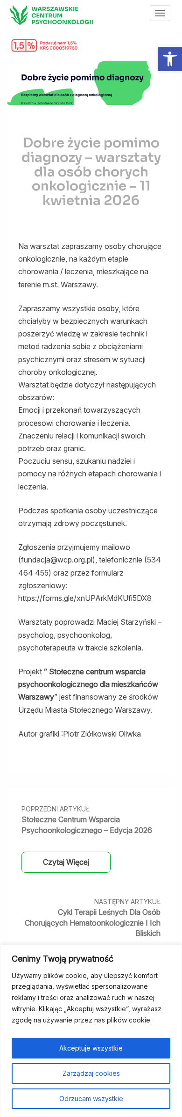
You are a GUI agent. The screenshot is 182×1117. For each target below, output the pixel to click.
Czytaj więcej (66, 862)
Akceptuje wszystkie (91, 1048)
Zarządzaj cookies (91, 1073)
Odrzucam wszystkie (91, 1098)
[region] (91, 1031)
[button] (170, 59)
